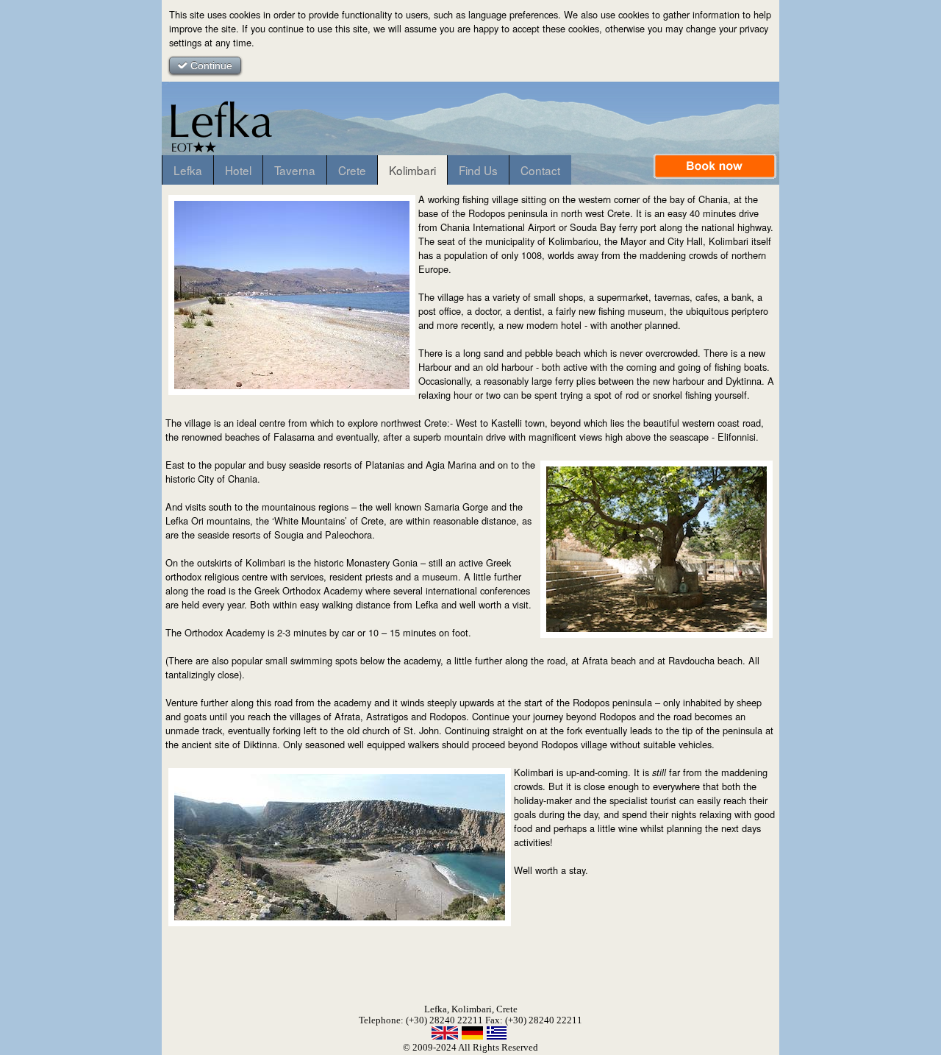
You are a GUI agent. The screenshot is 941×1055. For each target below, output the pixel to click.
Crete (352, 170)
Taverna (294, 170)
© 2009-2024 (430, 1047)
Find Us (478, 170)
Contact (540, 170)
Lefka (187, 170)
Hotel (238, 170)
